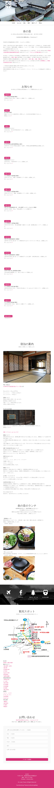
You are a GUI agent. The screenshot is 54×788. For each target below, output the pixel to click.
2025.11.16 (7, 189)
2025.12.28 (7, 173)
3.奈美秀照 (5, 696)
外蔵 (39, 59)
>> (12, 100)
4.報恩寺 (5, 706)
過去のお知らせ (8, 316)
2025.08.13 (7, 284)
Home (13, 23)
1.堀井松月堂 (6, 679)
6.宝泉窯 (5, 688)
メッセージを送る (27, 759)
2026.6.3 (7, 126)
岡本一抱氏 (14, 57)
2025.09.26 (7, 237)
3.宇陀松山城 (6, 669)
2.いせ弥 (5, 681)
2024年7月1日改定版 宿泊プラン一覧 (12, 386)
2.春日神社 (5, 703)
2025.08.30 (7, 252)
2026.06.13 (7, 94)
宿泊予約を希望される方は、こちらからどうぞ (27, 720)
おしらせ (19, 23)
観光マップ (34, 23)
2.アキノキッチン (7, 694)
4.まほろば (5, 698)
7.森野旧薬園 (6, 676)
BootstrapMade (34, 785)
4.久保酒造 (5, 684)
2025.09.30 (7, 221)
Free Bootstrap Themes (22, 785)
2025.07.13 (7, 300)
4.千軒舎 (5, 671)
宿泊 (24, 23)
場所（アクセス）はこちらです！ (11, 432)
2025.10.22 (7, 205)
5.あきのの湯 (6, 672)
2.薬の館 (5, 667)
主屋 (30, 59)
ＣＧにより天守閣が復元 (35, 52)
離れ (33, 59)
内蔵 (36, 59)
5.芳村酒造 (5, 686)
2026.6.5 (7, 110)
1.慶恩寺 (5, 701)
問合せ (40, 23)
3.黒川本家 (5, 683)
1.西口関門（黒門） (8, 666)
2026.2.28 (7, 158)
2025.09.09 (7, 268)
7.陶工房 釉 (6, 689)
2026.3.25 (7, 142)
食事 (29, 23)
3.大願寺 (5, 705)
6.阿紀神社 (5, 674)
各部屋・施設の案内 (8, 662)
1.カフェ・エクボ (7, 693)
